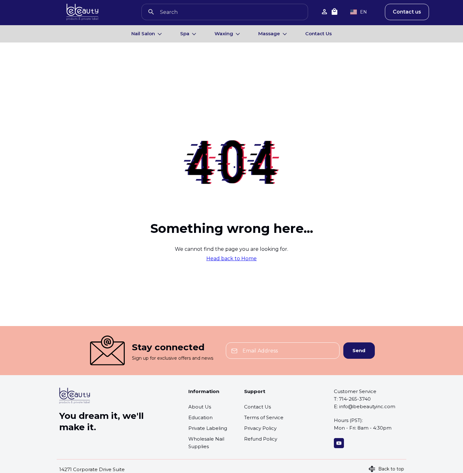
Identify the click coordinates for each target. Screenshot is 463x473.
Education (200, 417)
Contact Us (318, 34)
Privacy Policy (260, 428)
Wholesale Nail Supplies (206, 442)
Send (358, 350)
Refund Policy (260, 439)
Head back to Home (231, 258)
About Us (199, 407)
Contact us (407, 12)
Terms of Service (263, 417)
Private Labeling (207, 428)
